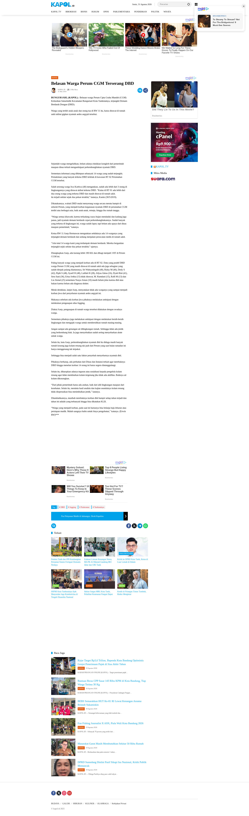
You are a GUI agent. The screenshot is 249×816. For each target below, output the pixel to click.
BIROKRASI (57, 553)
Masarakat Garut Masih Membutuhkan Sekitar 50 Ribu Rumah (111, 743)
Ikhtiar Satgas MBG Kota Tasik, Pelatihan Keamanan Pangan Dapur (98, 592)
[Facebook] (128, 525)
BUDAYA (55, 803)
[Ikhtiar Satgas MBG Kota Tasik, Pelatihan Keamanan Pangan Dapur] (99, 579)
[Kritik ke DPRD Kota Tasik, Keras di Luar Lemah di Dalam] (132, 546)
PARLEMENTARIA (126, 553)
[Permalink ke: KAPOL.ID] (54, 90)
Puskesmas (85, 507)
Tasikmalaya (99, 507)
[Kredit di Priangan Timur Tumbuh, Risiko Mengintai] (132, 579)
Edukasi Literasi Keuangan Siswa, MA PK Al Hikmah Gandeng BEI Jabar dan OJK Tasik (98, 562)
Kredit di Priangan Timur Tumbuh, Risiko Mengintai (131, 592)
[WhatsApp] (145, 525)
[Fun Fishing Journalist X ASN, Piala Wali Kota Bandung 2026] (63, 727)
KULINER (89, 803)
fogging (73, 507)
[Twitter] (134, 525)
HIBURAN (77, 803)
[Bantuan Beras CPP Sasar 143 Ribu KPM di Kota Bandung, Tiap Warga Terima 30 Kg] (63, 686)
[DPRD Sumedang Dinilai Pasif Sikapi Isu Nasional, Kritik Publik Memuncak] (63, 767)
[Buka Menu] (196, 4)
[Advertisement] (124, 65)
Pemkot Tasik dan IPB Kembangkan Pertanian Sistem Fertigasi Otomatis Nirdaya (66, 562)
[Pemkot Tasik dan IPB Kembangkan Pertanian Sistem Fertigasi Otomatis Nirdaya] (66, 546)
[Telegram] (139, 525)
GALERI (66, 803)
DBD (63, 507)
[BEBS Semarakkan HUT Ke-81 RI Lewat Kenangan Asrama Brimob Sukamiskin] (63, 706)
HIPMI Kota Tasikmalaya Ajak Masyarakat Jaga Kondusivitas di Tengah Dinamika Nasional (64, 594)
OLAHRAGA (103, 803)
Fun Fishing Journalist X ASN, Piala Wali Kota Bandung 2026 (110, 723)
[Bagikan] (145, 90)
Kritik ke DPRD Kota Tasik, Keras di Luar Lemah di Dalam (132, 560)
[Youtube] (69, 793)
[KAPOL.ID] (62, 4)
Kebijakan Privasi (119, 803)
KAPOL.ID (61, 89)
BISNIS (88, 553)
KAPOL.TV (162, 166)
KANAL (54, 77)
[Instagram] (64, 793)
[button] (189, 4)
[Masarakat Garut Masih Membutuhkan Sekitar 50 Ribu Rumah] (63, 747)
